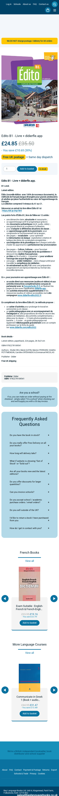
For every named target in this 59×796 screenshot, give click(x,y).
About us (27, 4)
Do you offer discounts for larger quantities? (25, 483)
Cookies (41, 773)
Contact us (44, 4)
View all (29, 560)
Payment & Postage (32, 770)
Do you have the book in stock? (25, 435)
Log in (8, 4)
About (4, 770)
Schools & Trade (21, 773)
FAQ (35, 4)
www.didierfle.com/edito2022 (23, 327)
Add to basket (30, 622)
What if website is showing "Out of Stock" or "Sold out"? (26, 462)
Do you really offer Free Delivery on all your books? (28, 444)
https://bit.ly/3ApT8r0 (12, 210)
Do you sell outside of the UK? (24, 510)
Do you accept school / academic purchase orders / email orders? (26, 501)
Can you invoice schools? (22, 492)
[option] (29, 599)
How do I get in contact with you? (26, 528)
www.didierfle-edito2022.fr (29, 295)
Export (54, 770)
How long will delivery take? (23, 453)
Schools (17, 4)
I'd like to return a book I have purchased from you (29, 519)
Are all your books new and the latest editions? (27, 472)
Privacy (33, 773)
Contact (18, 770)
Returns (45, 770)
